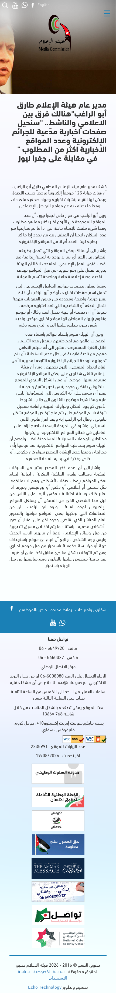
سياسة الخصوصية (48, 971)
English (43, 4)
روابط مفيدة (61, 609)
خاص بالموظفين (33, 609)
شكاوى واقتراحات (90, 609)
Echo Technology (45, 986)
